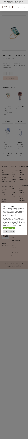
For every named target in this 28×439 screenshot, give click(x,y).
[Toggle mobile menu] (25, 7)
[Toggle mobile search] (21, 7)
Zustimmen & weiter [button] (9, 228)
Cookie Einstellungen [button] (9, 231)
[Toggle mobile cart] (18, 7)
